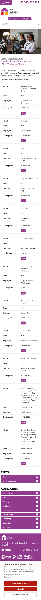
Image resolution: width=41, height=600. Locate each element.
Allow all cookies (20, 583)
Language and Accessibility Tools (20, 19)
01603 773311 (29, 2)
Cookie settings (20, 595)
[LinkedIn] (6, 550)
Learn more (7, 577)
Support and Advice (15, 59)
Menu (7, 2)
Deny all (20, 589)
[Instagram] (9, 550)
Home (3, 59)
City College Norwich (9, 11)
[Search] (39, 24)
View (23, 113)
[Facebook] (3, 550)
